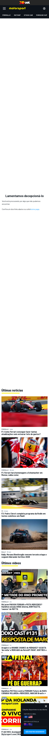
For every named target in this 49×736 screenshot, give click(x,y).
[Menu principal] (4, 8)
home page (34, 209)
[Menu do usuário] (44, 8)
